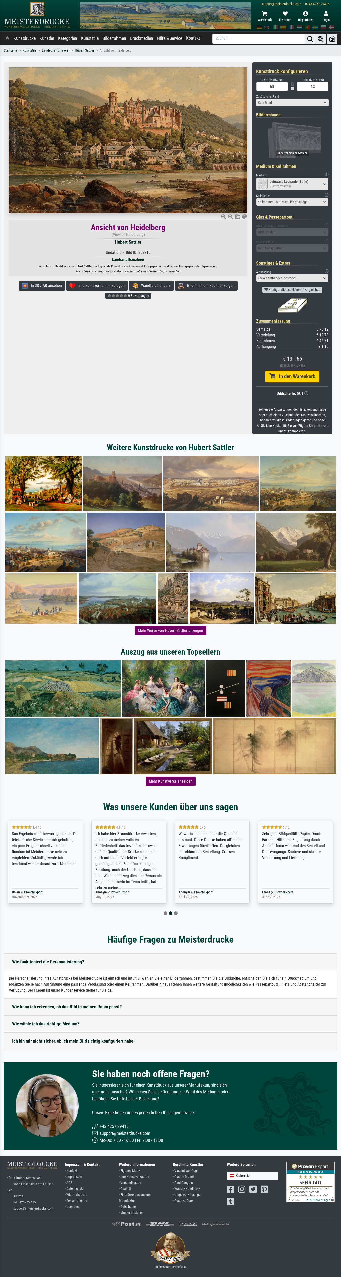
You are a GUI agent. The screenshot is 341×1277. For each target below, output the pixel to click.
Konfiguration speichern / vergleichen (294, 290)
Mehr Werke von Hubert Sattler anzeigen (170, 630)
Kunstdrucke (25, 38)
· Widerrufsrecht (76, 1195)
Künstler (47, 38)
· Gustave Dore (183, 1201)
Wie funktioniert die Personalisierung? (48, 962)
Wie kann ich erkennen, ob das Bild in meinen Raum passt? (67, 1007)
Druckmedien (141, 38)
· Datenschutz (74, 1189)
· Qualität (125, 1189)
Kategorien (67, 38)
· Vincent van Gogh (186, 1171)
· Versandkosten (130, 1183)
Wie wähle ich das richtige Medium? (46, 1024)
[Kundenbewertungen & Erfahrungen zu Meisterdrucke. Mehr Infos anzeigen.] (310, 1181)
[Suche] (310, 39)
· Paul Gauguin (183, 1183)
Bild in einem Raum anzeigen (209, 285)
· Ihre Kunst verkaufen (134, 1177)
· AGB (68, 1183)
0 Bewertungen (138, 296)
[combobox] (292, 102)
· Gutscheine (127, 1207)
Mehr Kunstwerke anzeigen (170, 781)
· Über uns (72, 1207)
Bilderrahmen (114, 38)
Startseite (10, 50)
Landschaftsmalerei (55, 50)
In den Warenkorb (295, 376)
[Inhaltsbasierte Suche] (320, 39)
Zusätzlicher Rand (267, 96)
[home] (8, 38)
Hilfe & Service (169, 38)
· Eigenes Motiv (129, 1171)
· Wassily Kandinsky (186, 1189)
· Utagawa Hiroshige (187, 1195)
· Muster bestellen (131, 1213)
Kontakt (193, 38)
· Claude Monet (183, 1177)
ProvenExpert (36, 892)
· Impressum (73, 1177)
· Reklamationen (76, 1201)
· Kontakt (71, 1171)
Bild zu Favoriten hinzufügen (100, 285)
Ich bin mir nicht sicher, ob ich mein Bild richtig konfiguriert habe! (73, 1041)
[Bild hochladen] (332, 39)
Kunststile (90, 38)
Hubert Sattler (84, 50)
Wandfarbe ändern (154, 285)
